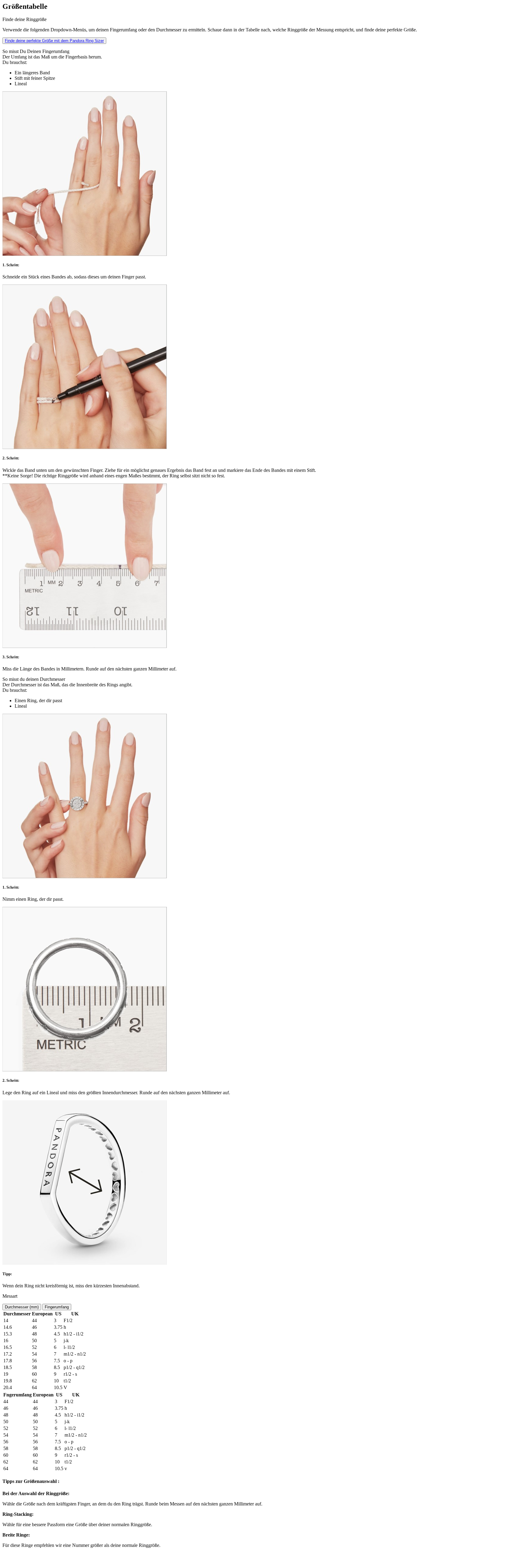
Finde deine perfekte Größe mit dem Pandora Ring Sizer (54, 40)
